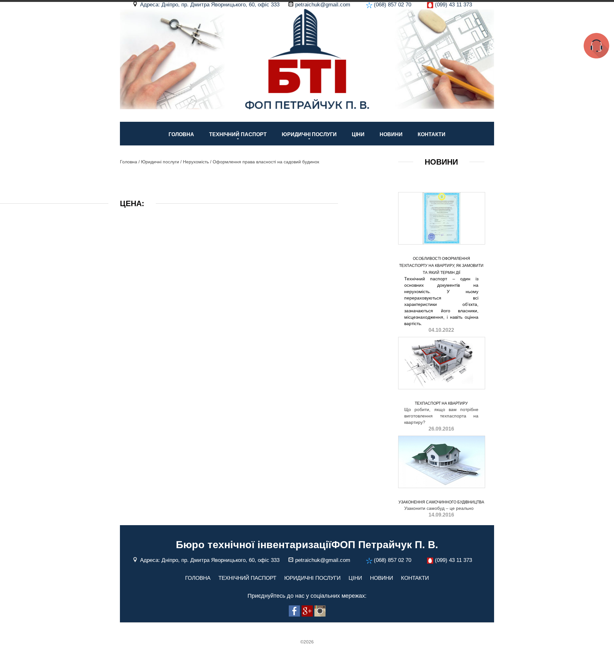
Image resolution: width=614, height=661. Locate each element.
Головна (181, 134)
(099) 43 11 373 (453, 5)
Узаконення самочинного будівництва (441, 502)
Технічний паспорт (238, 134)
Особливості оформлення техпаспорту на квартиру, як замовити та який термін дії (441, 265)
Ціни (358, 134)
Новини (391, 134)
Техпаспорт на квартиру (441, 403)
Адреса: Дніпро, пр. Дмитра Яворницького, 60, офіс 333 (209, 5)
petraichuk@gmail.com (322, 5)
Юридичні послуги (309, 134)
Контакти (431, 134)
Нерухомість (196, 161)
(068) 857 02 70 (392, 5)
